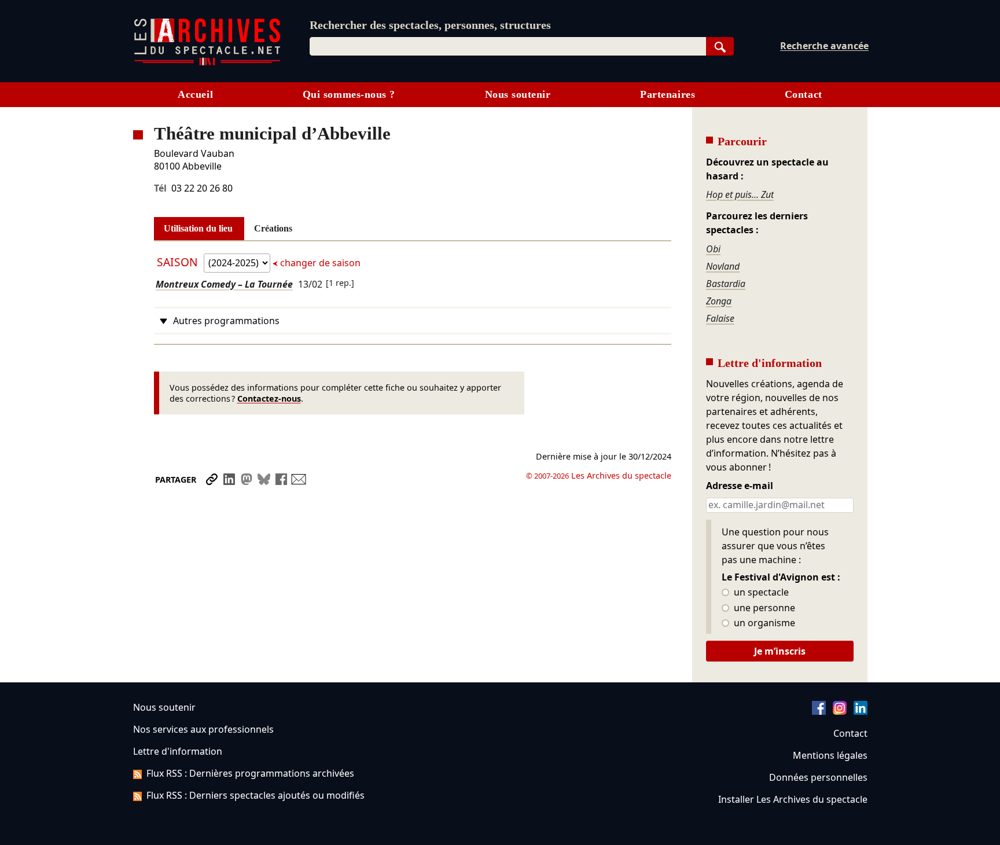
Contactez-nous (269, 398)
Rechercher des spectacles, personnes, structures (430, 25)
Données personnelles (818, 777)
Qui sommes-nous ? (349, 94)
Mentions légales (830, 755)
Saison (179, 262)
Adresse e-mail (739, 486)
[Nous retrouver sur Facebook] (819, 711)
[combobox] (508, 46)
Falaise (720, 318)
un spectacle (760, 592)
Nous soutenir (518, 94)
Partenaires (667, 94)
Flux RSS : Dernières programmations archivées (250, 773)
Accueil (195, 94)
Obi (713, 249)
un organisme (763, 623)
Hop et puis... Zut (740, 194)
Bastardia (725, 283)
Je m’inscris (780, 651)
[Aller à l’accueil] (207, 63)
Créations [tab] (273, 228)
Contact (803, 94)
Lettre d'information (177, 751)
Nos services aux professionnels (203, 729)
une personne (763, 608)
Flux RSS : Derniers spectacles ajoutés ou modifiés (255, 795)
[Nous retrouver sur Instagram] (840, 711)
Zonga (718, 301)
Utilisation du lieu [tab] (198, 228)
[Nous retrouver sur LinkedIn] (860, 711)
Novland (723, 266)
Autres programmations (226, 320)
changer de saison (319, 262)
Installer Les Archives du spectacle (792, 799)
